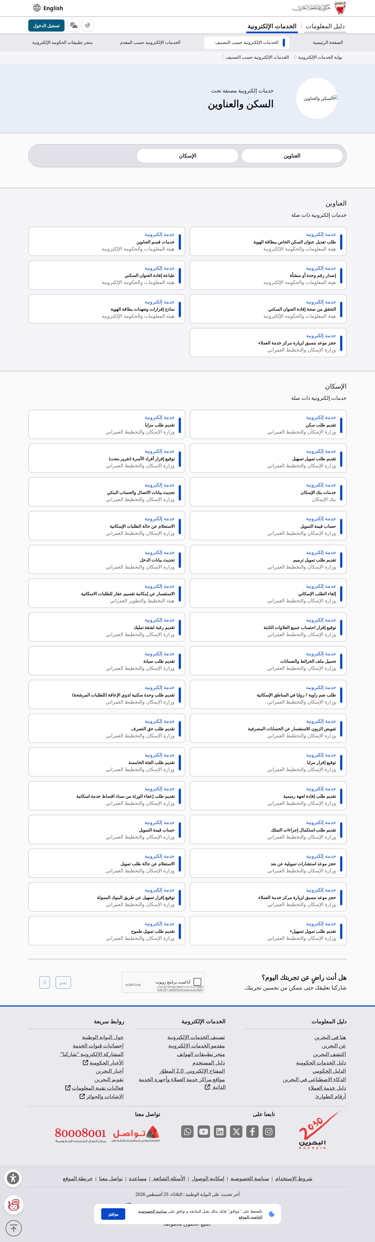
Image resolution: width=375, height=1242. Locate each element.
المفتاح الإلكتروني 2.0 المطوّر (192, 1070)
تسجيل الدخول (46, 26)
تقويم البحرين (109, 1079)
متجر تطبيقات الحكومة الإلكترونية (62, 42)
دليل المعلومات (325, 26)
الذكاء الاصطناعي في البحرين (314, 1079)
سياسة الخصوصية (250, 1178)
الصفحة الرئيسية (328, 42)
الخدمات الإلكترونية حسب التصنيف (246, 42)
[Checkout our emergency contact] (87, 25)
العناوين (292, 155)
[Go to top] (15, 1228)
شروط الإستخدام (293, 1178)
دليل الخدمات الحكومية (321, 1062)
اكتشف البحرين (329, 1054)
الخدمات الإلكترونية (272, 26)
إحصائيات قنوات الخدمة (98, 1045)
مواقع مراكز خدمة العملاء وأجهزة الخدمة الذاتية (182, 1083)
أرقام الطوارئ (330, 1096)
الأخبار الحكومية (106, 1062)
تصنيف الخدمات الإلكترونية (196, 1037)
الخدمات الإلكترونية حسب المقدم (150, 42)
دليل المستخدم (208, 1062)
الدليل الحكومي (329, 1070)
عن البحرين (334, 1045)
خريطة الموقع (78, 1178)
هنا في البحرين (330, 1037)
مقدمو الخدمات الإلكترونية (196, 1045)
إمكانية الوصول (208, 1178)
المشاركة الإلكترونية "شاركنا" (92, 1054)
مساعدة (138, 1178)
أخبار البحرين (110, 1070)
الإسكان (187, 155)
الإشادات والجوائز (105, 1096)
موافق (113, 1213)
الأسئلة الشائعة (168, 1178)
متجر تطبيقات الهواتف (201, 1054)
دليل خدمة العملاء (327, 1087)
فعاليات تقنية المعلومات (98, 1087)
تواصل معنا (111, 1178)
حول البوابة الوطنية (103, 1037)
